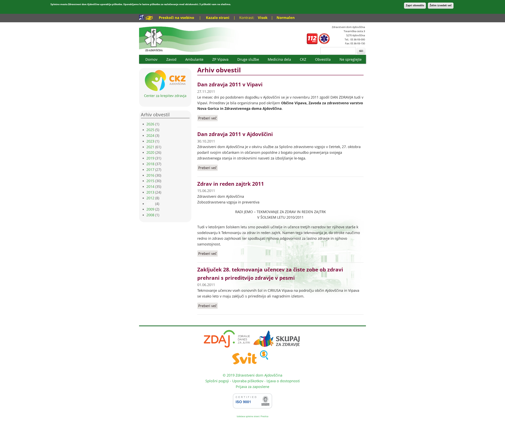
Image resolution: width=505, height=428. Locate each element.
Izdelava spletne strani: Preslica (252, 416)
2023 (150, 141)
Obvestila (323, 59)
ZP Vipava (220, 59)
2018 (150, 163)
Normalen (286, 17)
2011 (150, 203)
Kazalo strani (217, 17)
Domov (151, 59)
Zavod (171, 59)
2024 (150, 135)
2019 (150, 158)
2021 (150, 147)
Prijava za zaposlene (252, 386)
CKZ (303, 59)
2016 (150, 175)
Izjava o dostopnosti (283, 381)
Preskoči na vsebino (176, 17)
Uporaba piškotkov (247, 381)
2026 (150, 124)
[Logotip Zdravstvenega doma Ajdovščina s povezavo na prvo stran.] (193, 51)
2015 (150, 180)
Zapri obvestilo (415, 5)
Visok (262, 17)
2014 (150, 186)
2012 (150, 198)
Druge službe (248, 59)
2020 (150, 152)
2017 (150, 169)
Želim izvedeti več (441, 5)
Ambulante (194, 59)
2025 (150, 129)
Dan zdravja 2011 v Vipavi (230, 84)
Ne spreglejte (350, 59)
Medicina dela (279, 59)
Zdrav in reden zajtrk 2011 (230, 183)
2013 (150, 192)
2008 (150, 215)
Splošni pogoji (217, 381)
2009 (150, 209)
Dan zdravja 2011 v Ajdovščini (235, 134)
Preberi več (208, 118)
